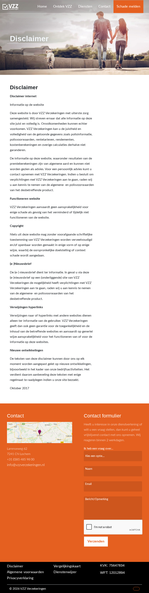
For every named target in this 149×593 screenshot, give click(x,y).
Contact (104, 6)
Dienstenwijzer (65, 572)
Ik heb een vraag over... (98, 448)
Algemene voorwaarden (25, 572)
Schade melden (128, 6)
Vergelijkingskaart (67, 566)
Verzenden (95, 541)
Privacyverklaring (20, 578)
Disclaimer (15, 566)
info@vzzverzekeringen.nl (26, 465)
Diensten (85, 6)
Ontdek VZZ (62, 6)
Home (42, 6)
